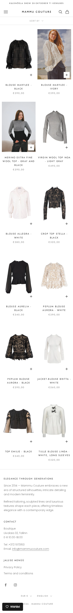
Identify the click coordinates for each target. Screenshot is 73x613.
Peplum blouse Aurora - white (54, 308)
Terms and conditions (18, 573)
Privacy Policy (13, 567)
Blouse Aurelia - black (18, 308)
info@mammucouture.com (30, 549)
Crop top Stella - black (54, 235)
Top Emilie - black (18, 451)
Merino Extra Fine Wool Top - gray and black (19, 161)
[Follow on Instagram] (15, 585)
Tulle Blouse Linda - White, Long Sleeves (54, 453)
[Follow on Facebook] (5, 585)
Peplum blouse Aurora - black (18, 380)
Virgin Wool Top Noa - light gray (54, 159)
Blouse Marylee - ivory (54, 86)
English (42, 595)
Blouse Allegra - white (19, 235)
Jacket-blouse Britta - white (54, 380)
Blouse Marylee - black (19, 86)
